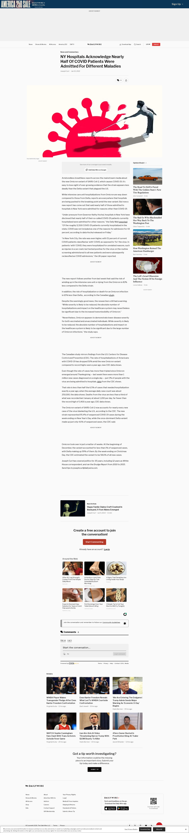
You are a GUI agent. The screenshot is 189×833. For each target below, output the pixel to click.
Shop (27, 804)
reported (123, 222)
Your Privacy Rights (69, 795)
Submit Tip (95, 769)
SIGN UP (156, 44)
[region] (94, 829)
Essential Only (145, 829)
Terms (55, 825)
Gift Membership (49, 811)
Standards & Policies (69, 808)
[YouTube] (146, 825)
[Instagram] (140, 825)
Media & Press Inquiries (70, 801)
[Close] (186, 829)
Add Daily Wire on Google (97, 170)
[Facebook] (129, 825)
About (46, 794)
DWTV (72, 44)
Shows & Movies (40, 44)
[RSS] (151, 825)
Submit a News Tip (69, 811)
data (99, 381)
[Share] (126, 80)
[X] (135, 825)
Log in (107, 549)
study (111, 295)
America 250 (63, 44)
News (31, 44)
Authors (46, 801)
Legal (64, 798)
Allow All (159, 829)
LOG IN (148, 44)
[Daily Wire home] (94, 44)
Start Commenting (94, 542)
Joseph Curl (64, 71)
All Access (52, 44)
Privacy (62, 825)
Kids (27, 808)
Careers (46, 804)
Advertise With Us (50, 798)
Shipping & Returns (69, 804)
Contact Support (49, 808)
